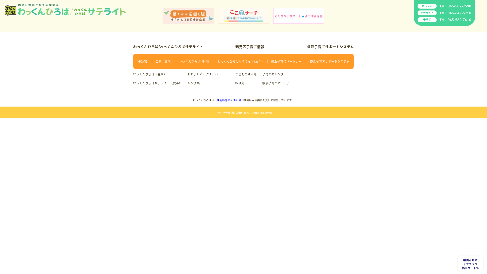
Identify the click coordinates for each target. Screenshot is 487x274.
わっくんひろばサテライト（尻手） (157, 83)
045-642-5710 (459, 13)
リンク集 (194, 83)
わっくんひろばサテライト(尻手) (240, 61)
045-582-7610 (459, 20)
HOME (142, 61)
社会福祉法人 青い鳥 (229, 100)
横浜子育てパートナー (286, 61)
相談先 (239, 83)
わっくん (427, 6)
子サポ (427, 19)
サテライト (427, 12)
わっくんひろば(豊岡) (194, 61)
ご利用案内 (163, 61)
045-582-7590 (459, 6)
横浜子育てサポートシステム (329, 61)
